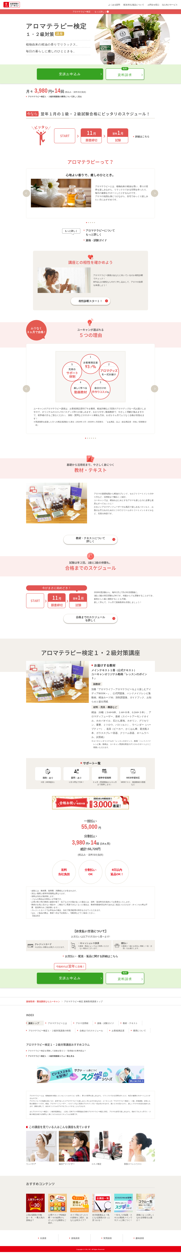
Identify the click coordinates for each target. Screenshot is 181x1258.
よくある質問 (114, 5)
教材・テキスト (130, 1023)
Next (154, 193)
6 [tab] (95, 438)
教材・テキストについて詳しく (90, 540)
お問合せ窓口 (153, 5)
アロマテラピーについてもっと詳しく (100, 232)
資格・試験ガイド (96, 240)
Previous (26, 193)
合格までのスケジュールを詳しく (90, 619)
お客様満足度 (118, 1031)
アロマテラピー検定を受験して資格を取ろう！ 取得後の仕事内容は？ (57, 1051)
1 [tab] (86, 222)
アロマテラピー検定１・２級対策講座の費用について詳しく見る (55, 96)
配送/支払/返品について (133, 5)
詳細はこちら (142, 136)
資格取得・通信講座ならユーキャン (43, 1001)
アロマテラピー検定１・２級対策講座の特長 (49, 1031)
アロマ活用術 (82, 1023)
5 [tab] (94, 222)
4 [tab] (92, 222)
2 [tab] (88, 222)
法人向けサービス (170, 5)
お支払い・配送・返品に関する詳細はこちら (91, 956)
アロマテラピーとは (57, 1023)
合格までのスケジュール (91, 1031)
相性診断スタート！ (90, 301)
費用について (139, 1031)
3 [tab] (90, 222)
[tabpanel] (90, 190)
